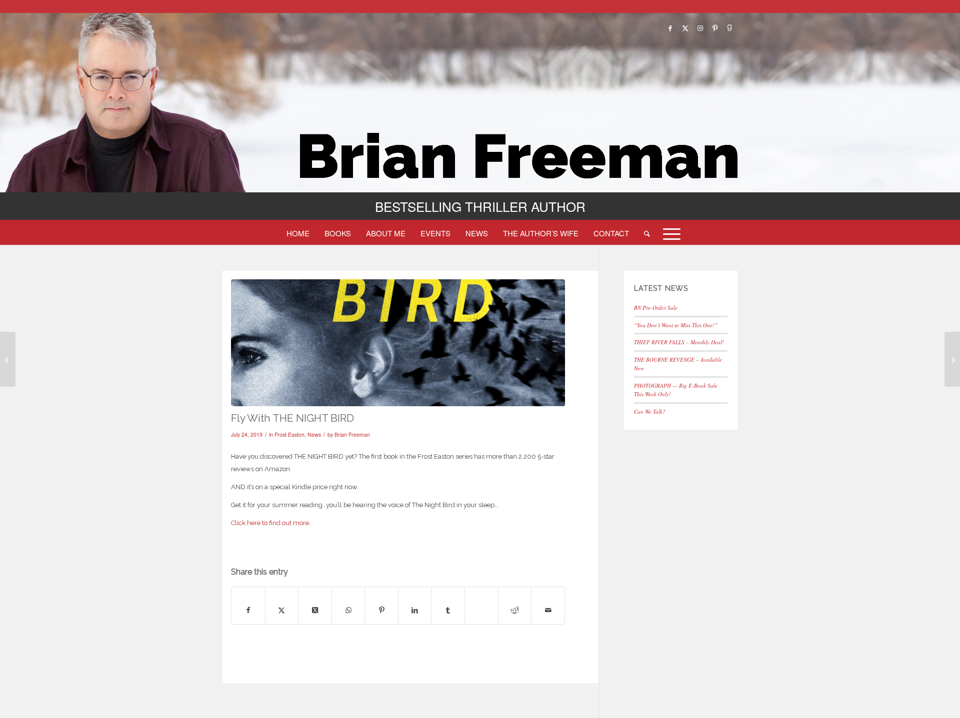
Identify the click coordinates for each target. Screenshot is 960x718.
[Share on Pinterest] (381, 610)
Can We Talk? (650, 411)
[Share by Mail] (548, 610)
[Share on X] (282, 610)
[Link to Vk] (730, 27)
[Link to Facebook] (670, 27)
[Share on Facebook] (248, 610)
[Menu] (668, 233)
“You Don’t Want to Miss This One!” (676, 325)
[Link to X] (685, 27)
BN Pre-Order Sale (656, 307)
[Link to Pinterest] (715, 27)
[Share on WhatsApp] (348, 610)
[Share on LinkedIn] (415, 610)
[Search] (647, 233)
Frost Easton (289, 434)
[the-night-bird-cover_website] (398, 342)
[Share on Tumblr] (448, 610)
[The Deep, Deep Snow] (8, 359)
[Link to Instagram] (700, 27)
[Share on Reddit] (515, 610)
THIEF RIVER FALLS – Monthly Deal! (679, 342)
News (314, 434)
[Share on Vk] (481, 600)
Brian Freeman (352, 434)
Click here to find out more (270, 523)
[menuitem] (298, 233)
